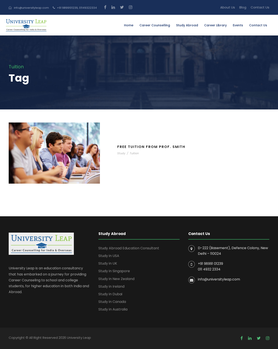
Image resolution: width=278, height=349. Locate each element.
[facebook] (105, 7)
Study (121, 153)
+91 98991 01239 (210, 263)
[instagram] (130, 7)
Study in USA (108, 255)
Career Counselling (154, 25)
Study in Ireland (111, 286)
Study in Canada (112, 301)
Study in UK (107, 263)
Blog (242, 7)
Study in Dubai (110, 294)
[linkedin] (113, 7)
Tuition (134, 153)
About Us (227, 7)
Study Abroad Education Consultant (128, 248)
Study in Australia (112, 309)
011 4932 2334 (209, 269)
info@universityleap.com (219, 279)
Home (128, 25)
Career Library (215, 25)
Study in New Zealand (116, 278)
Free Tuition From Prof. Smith (151, 146)
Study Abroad (187, 25)
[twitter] (122, 7)
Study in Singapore (114, 270)
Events (238, 25)
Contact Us (260, 7)
